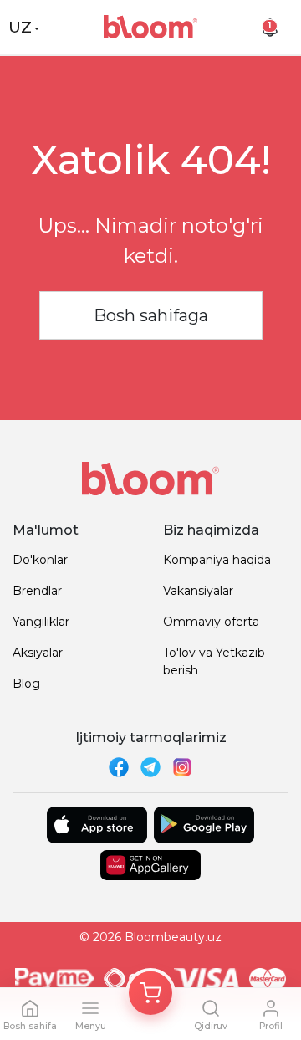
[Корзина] (150, 993)
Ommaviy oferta (211, 621)
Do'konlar (40, 559)
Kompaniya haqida (217, 559)
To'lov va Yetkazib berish (214, 661)
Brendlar (37, 590)
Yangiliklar (41, 621)
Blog (26, 683)
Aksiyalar (38, 652)
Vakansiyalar (198, 590)
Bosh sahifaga (151, 315)
